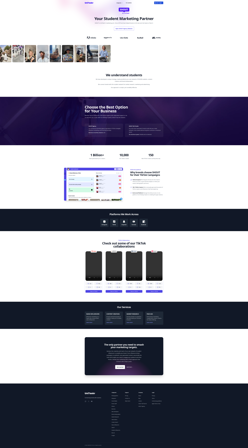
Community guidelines (157, 401)
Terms (153, 398)
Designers (114, 398)
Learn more (89, 322)
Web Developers (115, 411)
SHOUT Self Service (142, 403)
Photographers (115, 395)
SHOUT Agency (141, 406)
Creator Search (115, 422)
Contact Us (127, 398)
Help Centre (127, 401)
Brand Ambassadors (116, 414)
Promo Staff (114, 403)
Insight (113, 435)
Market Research (115, 417)
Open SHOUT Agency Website (124, 28)
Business (113, 409)
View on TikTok (93, 291)
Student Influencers (116, 430)
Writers (113, 406)
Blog (139, 398)
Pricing (126, 395)
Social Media (114, 401)
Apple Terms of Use (156, 403)
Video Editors (114, 419)
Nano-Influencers (115, 424)
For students (129, 2)
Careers (140, 401)
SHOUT (113, 427)
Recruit (113, 432)
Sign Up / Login (159, 2)
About (139, 395)
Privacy (153, 395)
